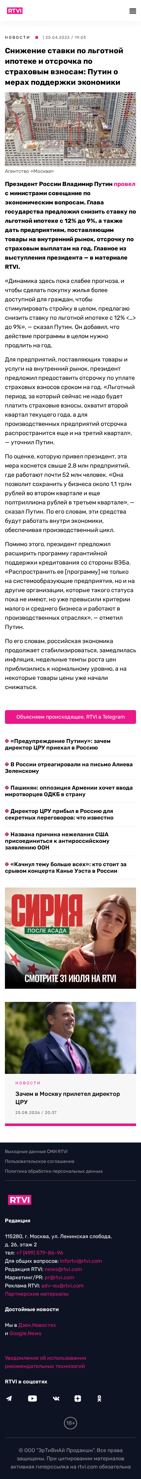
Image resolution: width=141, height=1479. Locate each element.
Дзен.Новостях (37, 1325)
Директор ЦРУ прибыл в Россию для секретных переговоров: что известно (59, 814)
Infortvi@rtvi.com (81, 1261)
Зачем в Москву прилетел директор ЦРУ (67, 1098)
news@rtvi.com (63, 1269)
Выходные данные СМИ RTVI (36, 1151)
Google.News (25, 1333)
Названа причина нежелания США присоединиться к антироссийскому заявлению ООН (57, 841)
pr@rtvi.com (59, 1277)
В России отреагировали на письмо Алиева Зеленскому (69, 767)
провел (124, 184)
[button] (133, 10)
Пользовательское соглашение (39, 1161)
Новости (17, 37)
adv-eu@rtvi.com (62, 1286)
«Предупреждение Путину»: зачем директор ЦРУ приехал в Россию (58, 744)
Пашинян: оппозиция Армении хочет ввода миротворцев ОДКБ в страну (69, 790)
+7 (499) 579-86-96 (39, 1253)
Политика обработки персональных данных (54, 1171)
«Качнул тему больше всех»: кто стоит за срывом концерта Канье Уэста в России (66, 867)
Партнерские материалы (37, 1294)
